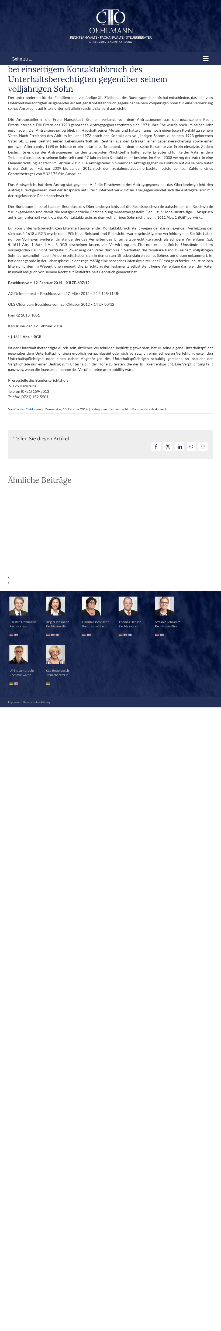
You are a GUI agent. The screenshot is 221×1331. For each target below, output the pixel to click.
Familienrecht (118, 409)
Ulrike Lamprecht (21, 670)
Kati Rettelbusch (57, 670)
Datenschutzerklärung (36, 702)
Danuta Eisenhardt (95, 622)
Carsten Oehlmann (27, 409)
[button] (110, 577)
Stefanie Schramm (167, 622)
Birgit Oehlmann (57, 622)
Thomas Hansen (130, 622)
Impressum (14, 702)
